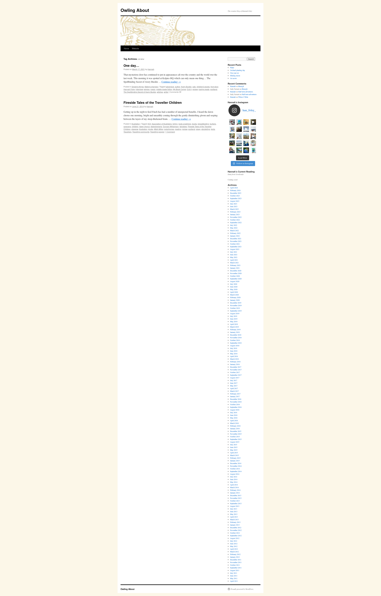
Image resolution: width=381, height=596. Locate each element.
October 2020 (235, 276)
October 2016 (235, 404)
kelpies (147, 89)
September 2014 (236, 471)
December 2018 (235, 335)
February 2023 (235, 212)
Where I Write (243, 97)
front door (214, 86)
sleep (198, 129)
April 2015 (234, 452)
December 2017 (235, 367)
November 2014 (236, 466)
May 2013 (233, 514)
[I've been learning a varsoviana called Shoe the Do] (253, 136)
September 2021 (236, 246)
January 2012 (235, 557)
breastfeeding (203, 124)
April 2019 (234, 324)
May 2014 (233, 482)
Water (232, 67)
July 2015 (233, 444)
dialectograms (156, 126)
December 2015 (235, 431)
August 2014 (234, 474)
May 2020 (233, 289)
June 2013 (233, 511)
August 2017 (234, 377)
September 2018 (236, 343)
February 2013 (235, 522)
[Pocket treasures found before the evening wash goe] (246, 122)
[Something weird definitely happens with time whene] (253, 150)
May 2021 (233, 257)
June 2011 (233, 575)
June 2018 (233, 351)
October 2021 (235, 244)
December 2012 (235, 527)
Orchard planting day (237, 70)
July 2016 (233, 412)
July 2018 (233, 348)
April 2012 (234, 549)
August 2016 (234, 410)
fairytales (183, 126)
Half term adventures (245, 91)
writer (166, 92)
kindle (150, 129)
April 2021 (234, 260)
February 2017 (235, 393)
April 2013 (234, 517)
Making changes (151, 86)
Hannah (151, 69)
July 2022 (233, 225)
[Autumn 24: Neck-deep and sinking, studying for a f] (239, 129)
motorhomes (169, 129)
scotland (213, 89)
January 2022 (235, 236)
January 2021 (235, 268)
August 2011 (234, 570)
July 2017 (233, 380)
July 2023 (233, 203)
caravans (127, 126)
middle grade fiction (164, 89)
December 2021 (235, 238)
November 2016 (236, 402)
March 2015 (234, 455)
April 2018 (234, 356)
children (135, 126)
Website (135, 48)
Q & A (189, 89)
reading (178, 129)
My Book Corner (179, 89)
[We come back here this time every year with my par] (246, 129)
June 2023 (233, 206)
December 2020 (235, 270)
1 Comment (170, 132)
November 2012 (236, 530)
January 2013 (235, 525)
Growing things (138, 86)
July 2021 (233, 252)
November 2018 (236, 337)
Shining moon (235, 75)
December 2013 (235, 495)
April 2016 (234, 420)
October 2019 (235, 308)
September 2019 (236, 311)
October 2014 (235, 468)
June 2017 (233, 383)
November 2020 (236, 273)
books (194, 124)
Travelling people (157, 132)
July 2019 (233, 316)
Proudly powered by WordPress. (242, 589)
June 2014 (233, 479)
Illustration (136, 124)
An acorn (233, 78)
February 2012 (235, 554)
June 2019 (233, 319)
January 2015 (235, 460)
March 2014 (234, 487)
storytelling (205, 129)
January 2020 (235, 300)
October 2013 (235, 501)
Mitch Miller (158, 129)
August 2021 (234, 249)
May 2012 (233, 546)
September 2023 (236, 198)
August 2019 (234, 313)
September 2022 (236, 222)
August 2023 (234, 201)
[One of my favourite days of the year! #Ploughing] (246, 136)
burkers (213, 124)
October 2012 (235, 533)
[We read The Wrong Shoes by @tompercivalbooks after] (239, 122)
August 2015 (234, 442)
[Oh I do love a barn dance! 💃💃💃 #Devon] (246, 150)
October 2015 (235, 436)
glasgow (134, 129)
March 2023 (234, 209)
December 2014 (235, 463)
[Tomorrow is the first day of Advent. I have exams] (232, 122)
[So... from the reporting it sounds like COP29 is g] (232, 129)
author (177, 86)
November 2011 (236, 562)
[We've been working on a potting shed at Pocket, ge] (232, 136)
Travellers (127, 132)
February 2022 (235, 233)
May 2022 (233, 228)
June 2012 (233, 543)
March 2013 (234, 519)
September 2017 (236, 375)
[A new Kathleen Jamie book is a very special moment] (239, 136)
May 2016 (233, 418)
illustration (143, 129)
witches (160, 92)
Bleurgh (241, 86)
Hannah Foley (129, 89)
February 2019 (235, 329)
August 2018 (234, 345)
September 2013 (236, 503)
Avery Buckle (186, 86)
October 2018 (235, 340)
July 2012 (233, 541)
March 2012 (234, 551)
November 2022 (236, 217)
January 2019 (235, 332)
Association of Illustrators (162, 124)
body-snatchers (185, 124)
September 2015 (236, 439)
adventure (170, 86)
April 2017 (234, 388)
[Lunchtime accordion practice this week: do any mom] (253, 122)
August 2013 (234, 506)
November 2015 (236, 434)
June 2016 (233, 415)
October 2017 (235, 372)
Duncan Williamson (171, 126)
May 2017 (233, 385)
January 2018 (235, 364)
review (195, 89)
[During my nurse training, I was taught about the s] (253, 129)
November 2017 (236, 369)
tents (213, 129)
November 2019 (236, 305)
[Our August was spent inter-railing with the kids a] (232, 150)
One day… (131, 65)
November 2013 (236, 498)
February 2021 (235, 265)
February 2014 (235, 490)
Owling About (135, 10)
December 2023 (235, 193)
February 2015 (235, 458)
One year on (234, 73)
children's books (203, 86)
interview (139, 89)
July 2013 (233, 509)
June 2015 (233, 447)
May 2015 (233, 450)
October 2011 (235, 565)
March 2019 (234, 327)
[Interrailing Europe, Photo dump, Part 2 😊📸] (246, 143)
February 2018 (235, 361)
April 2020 (234, 292)
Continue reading (171, 81)
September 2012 (236, 535)
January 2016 (235, 428)
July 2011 (233, 573)
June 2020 (233, 286)
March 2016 (234, 423)
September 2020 (236, 278)
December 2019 (235, 302)
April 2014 (234, 484)
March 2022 (234, 230)
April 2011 (234, 581)
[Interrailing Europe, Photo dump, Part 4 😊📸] (232, 143)
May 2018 (233, 353)
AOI (149, 124)
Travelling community (140, 132)
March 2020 (234, 294)
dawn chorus (144, 126)
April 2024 (234, 187)
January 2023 (235, 214)
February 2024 (235, 190)
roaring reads (204, 89)
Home (126, 48)
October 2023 (235, 195)
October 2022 (235, 220)
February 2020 (235, 297)
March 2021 (234, 262)
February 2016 (235, 426)
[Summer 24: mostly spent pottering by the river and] (239, 150)
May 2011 (233, 578)
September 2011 (236, 567)
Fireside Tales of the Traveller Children (153, 102)
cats (194, 86)
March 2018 (234, 359)
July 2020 (233, 284)
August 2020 (234, 281)
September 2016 (236, 407)
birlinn (175, 124)
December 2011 (235, 559)
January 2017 (235, 396)
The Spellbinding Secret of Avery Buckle (140, 92)
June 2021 (233, 254)
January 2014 (235, 492)
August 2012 (234, 538)
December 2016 (235, 399)
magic (152, 89)
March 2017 (234, 391)
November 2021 (236, 241)
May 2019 (233, 321)
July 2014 (233, 476)
